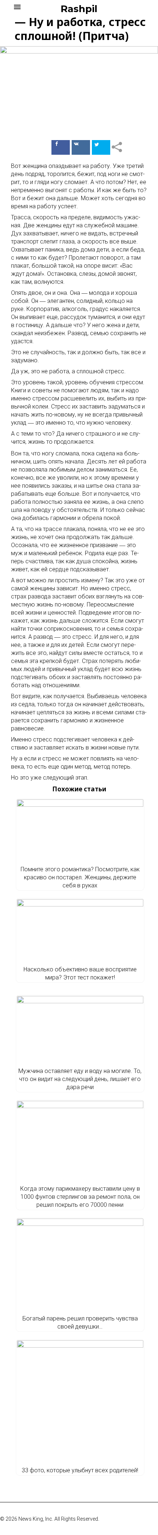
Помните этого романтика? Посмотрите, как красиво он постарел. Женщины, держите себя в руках (80, 877)
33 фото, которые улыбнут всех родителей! (80, 1470)
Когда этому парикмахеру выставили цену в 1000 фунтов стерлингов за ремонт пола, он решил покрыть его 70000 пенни (80, 1196)
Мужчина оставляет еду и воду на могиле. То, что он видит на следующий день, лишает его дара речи (79, 1079)
